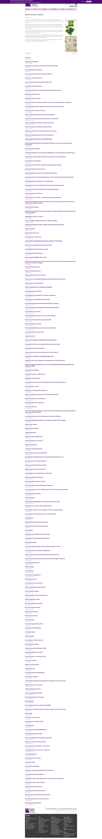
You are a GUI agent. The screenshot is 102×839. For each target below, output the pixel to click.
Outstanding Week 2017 (31, 754)
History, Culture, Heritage (31, 823)
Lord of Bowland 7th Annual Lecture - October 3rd (37, 750)
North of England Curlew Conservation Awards (36, 249)
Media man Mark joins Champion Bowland (35, 587)
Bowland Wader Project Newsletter (33, 734)
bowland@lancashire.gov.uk (68, 809)
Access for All (41, 822)
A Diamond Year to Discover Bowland (34, 283)
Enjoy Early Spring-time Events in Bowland (35, 469)
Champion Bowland (67, 822)
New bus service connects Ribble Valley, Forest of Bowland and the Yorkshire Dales (45, 279)
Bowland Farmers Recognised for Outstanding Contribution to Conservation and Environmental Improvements (48, 144)
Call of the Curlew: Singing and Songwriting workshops (38, 245)
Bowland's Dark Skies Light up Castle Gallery (36, 453)
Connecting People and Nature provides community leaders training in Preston (44, 106)
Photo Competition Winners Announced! (35, 481)
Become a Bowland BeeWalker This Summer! (36, 257)
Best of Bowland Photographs (32, 149)
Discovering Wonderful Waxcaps (33, 494)
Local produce (41, 829)
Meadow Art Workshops (31, 445)
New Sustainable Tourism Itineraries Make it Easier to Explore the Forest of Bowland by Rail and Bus (49, 177)
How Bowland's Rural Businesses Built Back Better (37, 538)
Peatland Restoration (55, 827)
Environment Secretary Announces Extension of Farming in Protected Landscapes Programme (48, 102)
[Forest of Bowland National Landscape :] (31, 4)
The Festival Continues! (31, 407)
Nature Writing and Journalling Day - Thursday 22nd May (39, 181)
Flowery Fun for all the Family (32, 766)
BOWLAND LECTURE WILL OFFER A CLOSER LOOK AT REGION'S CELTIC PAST (44, 225)
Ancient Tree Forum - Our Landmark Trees (35, 656)
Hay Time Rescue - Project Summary (34, 640)
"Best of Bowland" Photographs (33, 161)
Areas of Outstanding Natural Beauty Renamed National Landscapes (42, 303)
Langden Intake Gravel (30, 432)
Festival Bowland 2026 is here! (32, 94)
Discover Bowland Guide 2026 (44, 820)
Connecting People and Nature (57, 820)
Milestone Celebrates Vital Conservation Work (36, 522)
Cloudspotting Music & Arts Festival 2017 (35, 791)
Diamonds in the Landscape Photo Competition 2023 (38, 320)
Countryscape (74, 811)
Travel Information (42, 832)
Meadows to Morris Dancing (32, 664)
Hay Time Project (54, 823)
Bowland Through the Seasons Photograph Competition (39, 485)
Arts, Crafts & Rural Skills (43, 831)
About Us (70, 9)
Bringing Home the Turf (31, 579)
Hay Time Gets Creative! (31, 424)
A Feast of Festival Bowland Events (33, 787)
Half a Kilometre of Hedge (31, 677)
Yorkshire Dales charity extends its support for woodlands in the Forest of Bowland (45, 157)
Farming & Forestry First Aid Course (33, 193)
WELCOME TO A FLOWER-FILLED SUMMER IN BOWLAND (39, 356)
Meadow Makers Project (31, 542)
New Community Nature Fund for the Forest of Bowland (38, 74)
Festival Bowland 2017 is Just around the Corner (37, 799)
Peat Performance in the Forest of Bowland (35, 461)
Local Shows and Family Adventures (34, 449)
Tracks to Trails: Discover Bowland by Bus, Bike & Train (38, 82)
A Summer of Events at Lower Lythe (34, 441)
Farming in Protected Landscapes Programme (55, 822)
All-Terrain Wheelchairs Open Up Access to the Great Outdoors (40, 316)
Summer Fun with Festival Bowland (33, 78)
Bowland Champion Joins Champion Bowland (36, 595)
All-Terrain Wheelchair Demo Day (33, 324)
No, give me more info (37, 2)
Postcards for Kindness (30, 660)
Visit (35, 9)
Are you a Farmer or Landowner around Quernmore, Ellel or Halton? (41, 352)
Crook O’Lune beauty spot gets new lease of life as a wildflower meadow (43, 546)
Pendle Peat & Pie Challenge (32, 370)
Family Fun (40, 828)
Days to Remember (29, 620)
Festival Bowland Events (68, 818)
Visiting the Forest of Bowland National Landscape (37, 534)
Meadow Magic (28, 713)
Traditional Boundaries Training (33, 312)
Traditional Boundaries (55, 829)
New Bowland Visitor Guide (31, 386)
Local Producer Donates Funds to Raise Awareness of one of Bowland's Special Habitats (46, 489)
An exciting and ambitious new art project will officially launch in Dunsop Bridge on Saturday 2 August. (50, 153)
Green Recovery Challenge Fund (32, 575)
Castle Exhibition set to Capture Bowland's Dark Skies (38, 473)
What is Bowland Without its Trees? (34, 652)
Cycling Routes (41, 825)
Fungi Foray (28, 58)
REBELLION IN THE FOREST (32, 428)
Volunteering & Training (68, 821)
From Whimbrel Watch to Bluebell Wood (34, 673)
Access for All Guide (29, 828)
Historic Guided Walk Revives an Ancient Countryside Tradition (40, 328)
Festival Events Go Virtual (31, 616)
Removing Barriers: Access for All (33, 237)
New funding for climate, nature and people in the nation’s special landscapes (44, 510)
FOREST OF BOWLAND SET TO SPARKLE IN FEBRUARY (38, 287)
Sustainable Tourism (55, 828)
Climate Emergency (55, 818)
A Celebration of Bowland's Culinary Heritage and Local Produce (41, 131)
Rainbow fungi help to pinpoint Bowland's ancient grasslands (40, 115)
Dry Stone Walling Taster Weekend (33, 70)
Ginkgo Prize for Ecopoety (31, 612)
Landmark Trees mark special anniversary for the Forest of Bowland (41, 119)
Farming (27, 821)
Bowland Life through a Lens (32, 233)
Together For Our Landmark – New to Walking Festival (38, 506)
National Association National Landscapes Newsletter (38, 738)
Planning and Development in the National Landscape (57, 832)
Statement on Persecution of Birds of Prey (35, 742)
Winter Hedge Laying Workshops (33, 803)
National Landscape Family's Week (33, 693)
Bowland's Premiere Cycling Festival (34, 437)
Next (74, 53)
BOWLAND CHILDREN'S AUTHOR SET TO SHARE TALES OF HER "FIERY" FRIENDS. (45, 420)
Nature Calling (53, 824)
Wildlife (27, 822)
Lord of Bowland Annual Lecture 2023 (34, 332)
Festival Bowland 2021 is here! (32, 563)
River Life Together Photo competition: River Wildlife (38, 705)
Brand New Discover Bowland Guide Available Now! (37, 795)
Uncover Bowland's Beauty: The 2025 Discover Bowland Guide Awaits (42, 189)
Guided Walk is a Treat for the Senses (34, 217)
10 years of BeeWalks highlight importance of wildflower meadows (41, 221)
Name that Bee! (29, 530)
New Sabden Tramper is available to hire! (35, 374)
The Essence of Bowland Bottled (33, 628)
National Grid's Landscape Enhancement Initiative (37, 299)
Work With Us (66, 825)
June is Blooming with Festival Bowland (34, 774)
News (62, 9)
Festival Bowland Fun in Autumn (33, 758)
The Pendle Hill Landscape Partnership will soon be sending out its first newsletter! (45, 681)
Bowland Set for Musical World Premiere (35, 782)
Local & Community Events (69, 826)
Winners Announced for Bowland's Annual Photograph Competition (41, 394)
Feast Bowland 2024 (30, 229)
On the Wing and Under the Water (33, 86)
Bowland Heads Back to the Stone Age (34, 697)
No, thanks (89, 1)
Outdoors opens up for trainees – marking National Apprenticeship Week (43, 197)
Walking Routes (41, 823)
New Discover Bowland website (32, 607)
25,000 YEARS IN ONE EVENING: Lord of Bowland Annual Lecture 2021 (42, 502)
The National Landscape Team (69, 834)
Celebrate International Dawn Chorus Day (35, 275)
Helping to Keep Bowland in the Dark (34, 477)
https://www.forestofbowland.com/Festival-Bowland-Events (36, 41)
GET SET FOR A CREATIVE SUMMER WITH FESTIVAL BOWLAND (40, 340)
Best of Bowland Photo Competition (34, 603)
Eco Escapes (40, 818)
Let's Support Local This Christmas (33, 583)
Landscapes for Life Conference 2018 (34, 721)
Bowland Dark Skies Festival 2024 (33, 291)
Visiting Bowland (29, 518)
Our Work (44, 9)
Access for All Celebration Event (33, 271)
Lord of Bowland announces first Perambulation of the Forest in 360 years (43, 416)
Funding (65, 823)
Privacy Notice (66, 836)
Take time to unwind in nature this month (35, 111)
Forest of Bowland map (42, 826)
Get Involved (53, 9)
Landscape (28, 820)
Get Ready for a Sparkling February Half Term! (36, 390)
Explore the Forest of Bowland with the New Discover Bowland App (41, 66)
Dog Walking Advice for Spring (32, 378)
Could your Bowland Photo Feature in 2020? (35, 648)
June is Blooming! (29, 725)
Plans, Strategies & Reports (69, 835)
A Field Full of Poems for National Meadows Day (36, 526)
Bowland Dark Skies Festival (32, 207)
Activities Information (42, 821)
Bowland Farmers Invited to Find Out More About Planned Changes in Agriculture (45, 559)
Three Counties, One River (56, 834)
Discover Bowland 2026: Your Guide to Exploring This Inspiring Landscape (43, 90)
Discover (27, 9)
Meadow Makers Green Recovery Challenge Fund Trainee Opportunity (42, 555)
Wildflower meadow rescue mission (33, 685)
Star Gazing (40, 827)
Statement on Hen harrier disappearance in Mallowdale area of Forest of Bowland (45, 360)
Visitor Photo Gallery (30, 827)
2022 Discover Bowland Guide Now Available (36, 465)
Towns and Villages (29, 825)
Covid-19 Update (29, 571)
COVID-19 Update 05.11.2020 (32, 599)
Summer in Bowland (30, 762)
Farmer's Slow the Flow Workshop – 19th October (37, 746)
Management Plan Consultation (33, 98)
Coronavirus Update (30, 632)
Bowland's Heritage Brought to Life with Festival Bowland (39, 135)
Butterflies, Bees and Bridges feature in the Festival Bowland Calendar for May (44, 457)
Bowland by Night (29, 701)
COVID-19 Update (29, 567)
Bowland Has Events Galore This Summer (35, 169)
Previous (29, 53)
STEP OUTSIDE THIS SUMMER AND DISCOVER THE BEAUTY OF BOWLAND (43, 241)
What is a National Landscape (31, 818)
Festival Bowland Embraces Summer (34, 253)
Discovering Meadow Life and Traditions (35, 348)
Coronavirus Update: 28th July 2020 (34, 624)
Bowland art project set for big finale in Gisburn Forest (38, 127)
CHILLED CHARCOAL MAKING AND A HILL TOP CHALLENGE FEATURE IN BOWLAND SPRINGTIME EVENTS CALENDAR (49, 365)
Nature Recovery (54, 826)
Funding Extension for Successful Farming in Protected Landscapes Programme (44, 185)
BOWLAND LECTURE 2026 (31, 62)
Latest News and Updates (68, 829)
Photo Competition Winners (32, 591)
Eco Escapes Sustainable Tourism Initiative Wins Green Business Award (42, 344)
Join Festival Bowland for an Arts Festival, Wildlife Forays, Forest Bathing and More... (46, 382)
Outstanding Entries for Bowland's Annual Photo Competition (40, 295)
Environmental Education (30, 826)
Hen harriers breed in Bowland (32, 717)
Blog (64, 830)
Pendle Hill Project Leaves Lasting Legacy (35, 398)
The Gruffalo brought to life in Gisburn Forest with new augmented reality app (44, 778)
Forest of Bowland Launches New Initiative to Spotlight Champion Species (43, 165)
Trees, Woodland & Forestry (56, 830)
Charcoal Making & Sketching (32, 267)
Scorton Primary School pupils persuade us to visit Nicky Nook (40, 514)
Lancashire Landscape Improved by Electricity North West (39, 770)
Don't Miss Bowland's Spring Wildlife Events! (36, 730)
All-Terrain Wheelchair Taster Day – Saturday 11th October (39, 123)
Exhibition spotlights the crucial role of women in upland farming (41, 173)
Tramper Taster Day (30, 336)
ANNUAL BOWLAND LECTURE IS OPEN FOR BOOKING (38, 139)
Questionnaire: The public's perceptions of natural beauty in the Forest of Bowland (45, 709)
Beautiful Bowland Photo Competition (34, 403)
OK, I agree (84, 1)
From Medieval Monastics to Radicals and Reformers (37, 550)
